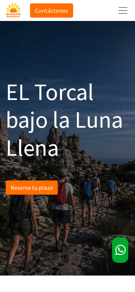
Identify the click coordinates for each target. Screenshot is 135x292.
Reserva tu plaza (31, 187)
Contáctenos (51, 10)
